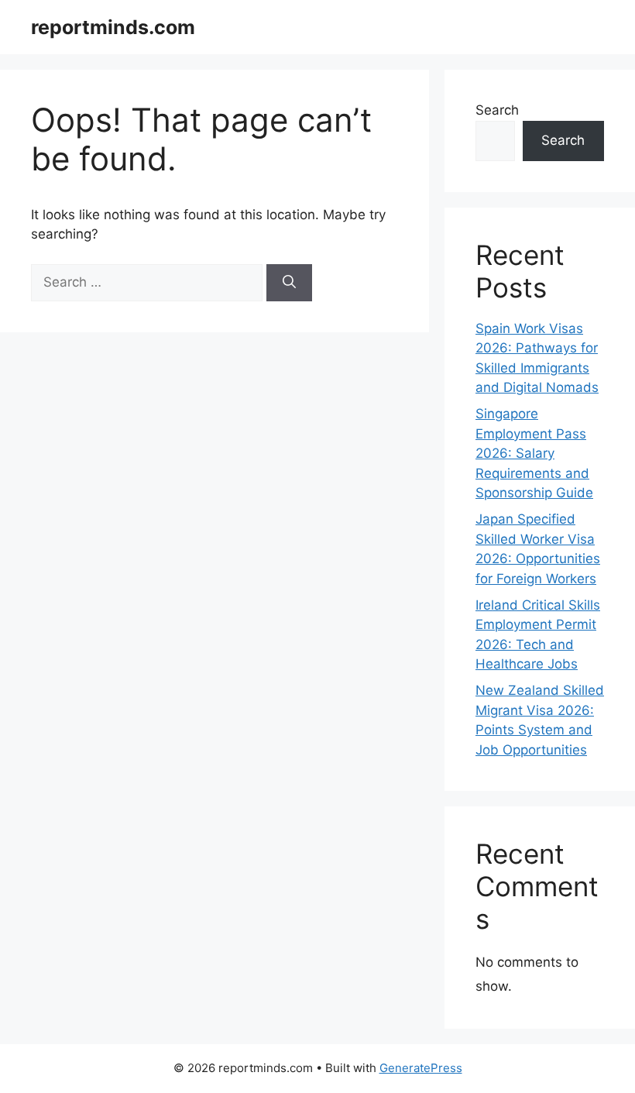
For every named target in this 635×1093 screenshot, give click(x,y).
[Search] (289, 282)
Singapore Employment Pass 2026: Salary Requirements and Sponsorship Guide (534, 453)
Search (497, 110)
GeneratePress (420, 1067)
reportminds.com (113, 27)
